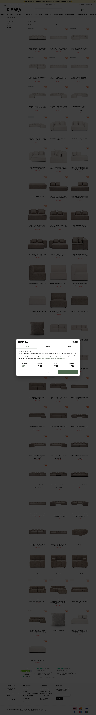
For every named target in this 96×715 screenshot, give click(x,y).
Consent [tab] (27, 346)
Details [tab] (48, 346)
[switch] (40, 366)
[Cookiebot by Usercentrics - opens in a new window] (72, 342)
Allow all (68, 372)
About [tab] (69, 346)
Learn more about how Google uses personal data (51, 358)
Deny (48, 372)
